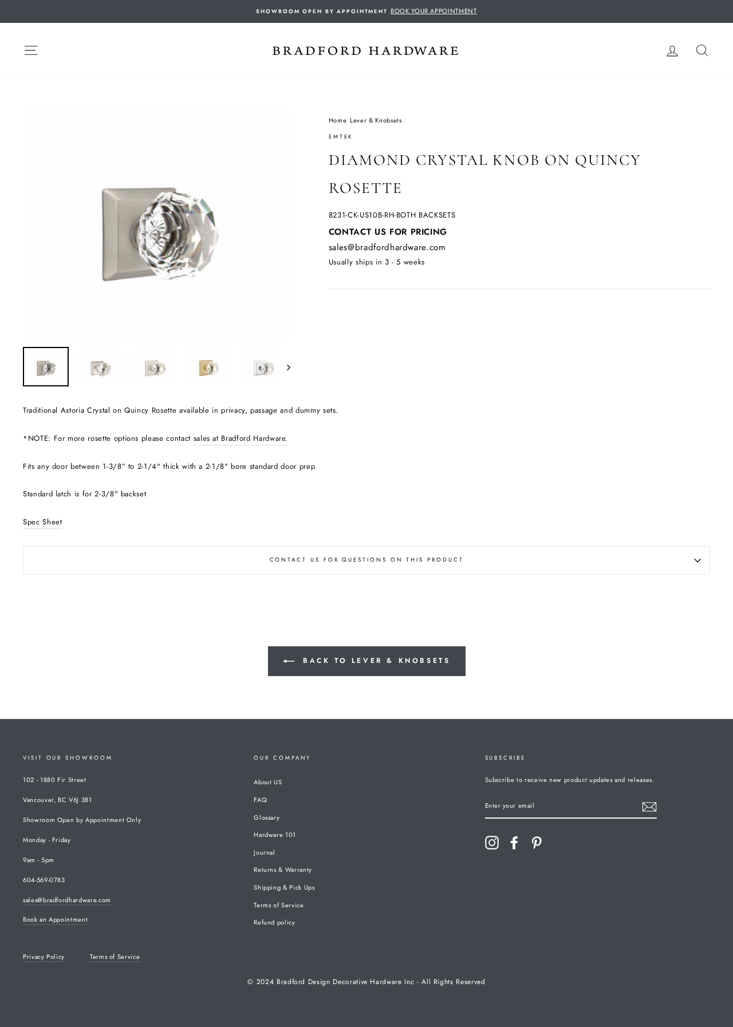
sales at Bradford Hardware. (241, 438)
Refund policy (274, 922)
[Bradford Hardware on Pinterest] (536, 843)
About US (268, 782)
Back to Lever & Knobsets (375, 660)
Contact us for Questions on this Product (367, 560)
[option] (366, 11)
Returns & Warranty (283, 869)
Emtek (341, 137)
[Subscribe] (649, 807)
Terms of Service (279, 905)
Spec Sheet (42, 521)
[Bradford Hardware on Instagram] (492, 843)
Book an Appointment (55, 919)
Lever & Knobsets (375, 120)
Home (337, 120)
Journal (264, 852)
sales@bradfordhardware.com (387, 247)
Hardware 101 (275, 834)
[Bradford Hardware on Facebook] (514, 843)
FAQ (260, 799)
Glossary (266, 817)
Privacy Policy (44, 956)
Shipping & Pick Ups (284, 887)
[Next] (283, 366)
